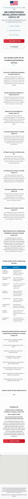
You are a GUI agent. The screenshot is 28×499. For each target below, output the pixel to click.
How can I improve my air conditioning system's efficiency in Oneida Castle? (13, 374)
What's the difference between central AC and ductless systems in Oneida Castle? (13, 368)
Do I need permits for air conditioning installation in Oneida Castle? (13, 357)
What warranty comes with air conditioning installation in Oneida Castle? (13, 379)
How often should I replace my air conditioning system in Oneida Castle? (13, 363)
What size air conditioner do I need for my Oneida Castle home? (13, 351)
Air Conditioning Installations (9, 7)
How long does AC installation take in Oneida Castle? (13, 346)
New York (19, 7)
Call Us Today (14, 441)
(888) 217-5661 (16, 414)
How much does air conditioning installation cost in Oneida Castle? (13, 340)
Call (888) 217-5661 (14, 41)
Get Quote (14, 47)
